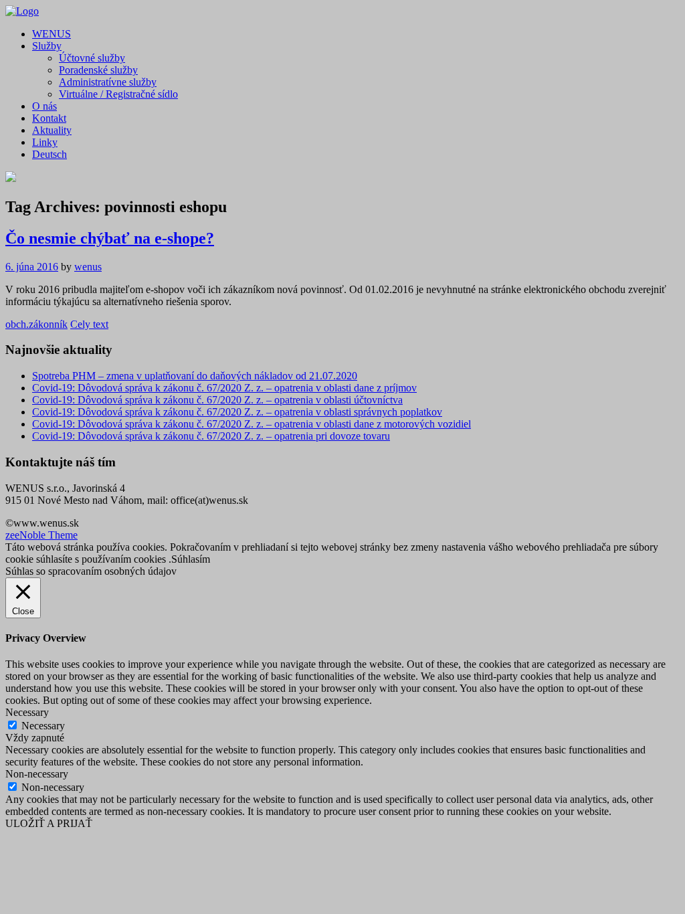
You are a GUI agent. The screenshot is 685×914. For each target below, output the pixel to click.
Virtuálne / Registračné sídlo (118, 94)
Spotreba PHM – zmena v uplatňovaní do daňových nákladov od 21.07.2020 (194, 375)
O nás (44, 106)
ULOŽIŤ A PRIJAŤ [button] (48, 823)
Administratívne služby (108, 82)
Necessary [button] (27, 712)
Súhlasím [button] (190, 559)
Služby (47, 46)
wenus (88, 266)
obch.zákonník (36, 324)
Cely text (89, 324)
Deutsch (49, 154)
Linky (45, 142)
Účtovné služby (92, 58)
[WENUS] (22, 11)
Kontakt (49, 118)
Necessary (43, 725)
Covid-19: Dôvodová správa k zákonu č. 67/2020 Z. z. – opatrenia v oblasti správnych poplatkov (237, 412)
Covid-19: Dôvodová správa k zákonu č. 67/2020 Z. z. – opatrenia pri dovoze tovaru (211, 436)
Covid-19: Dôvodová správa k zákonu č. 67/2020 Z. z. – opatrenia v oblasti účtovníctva (217, 399)
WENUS (51, 33)
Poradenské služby (98, 70)
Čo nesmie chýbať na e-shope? (109, 238)
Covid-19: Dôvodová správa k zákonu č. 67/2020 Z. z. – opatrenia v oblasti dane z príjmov (224, 387)
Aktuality (52, 130)
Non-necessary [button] (36, 774)
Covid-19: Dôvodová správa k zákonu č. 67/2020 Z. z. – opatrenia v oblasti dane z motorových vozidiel (251, 424)
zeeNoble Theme (41, 535)
